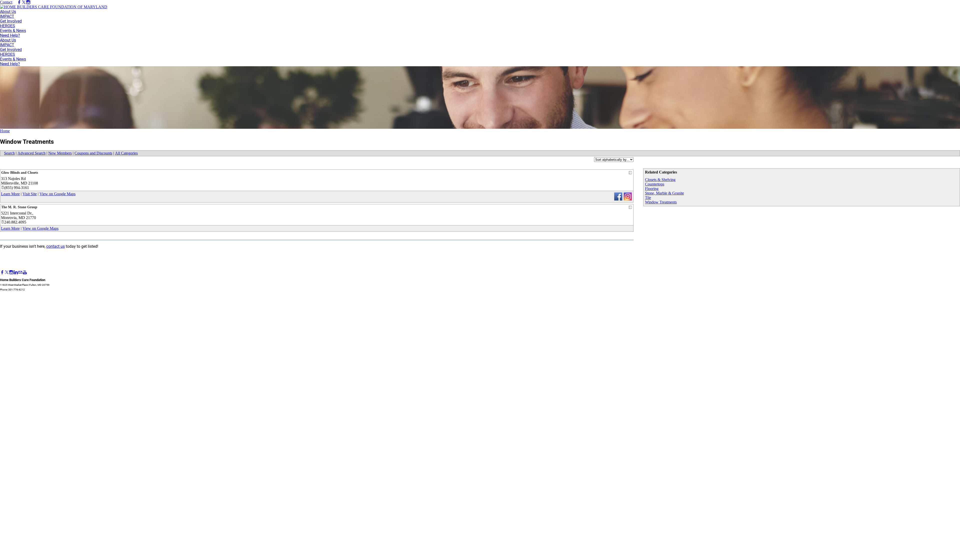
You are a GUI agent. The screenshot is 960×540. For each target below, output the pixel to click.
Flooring (651, 188)
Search (9, 153)
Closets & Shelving (660, 180)
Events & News (13, 30)
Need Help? (10, 35)
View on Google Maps (58, 194)
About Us (8, 11)
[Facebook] (2, 272)
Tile (648, 198)
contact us (55, 246)
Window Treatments (661, 202)
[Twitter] (7, 272)
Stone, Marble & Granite (664, 193)
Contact (6, 2)
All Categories (126, 153)
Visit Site (29, 194)
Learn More (10, 194)
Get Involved (11, 21)
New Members (60, 153)
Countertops (654, 184)
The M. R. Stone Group (19, 207)
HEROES (7, 26)
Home (5, 131)
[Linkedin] (16, 272)
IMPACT (7, 16)
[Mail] (20, 272)
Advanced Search (32, 153)
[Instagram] (11, 272)
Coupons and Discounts (93, 153)
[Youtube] (25, 272)
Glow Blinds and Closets (19, 172)
